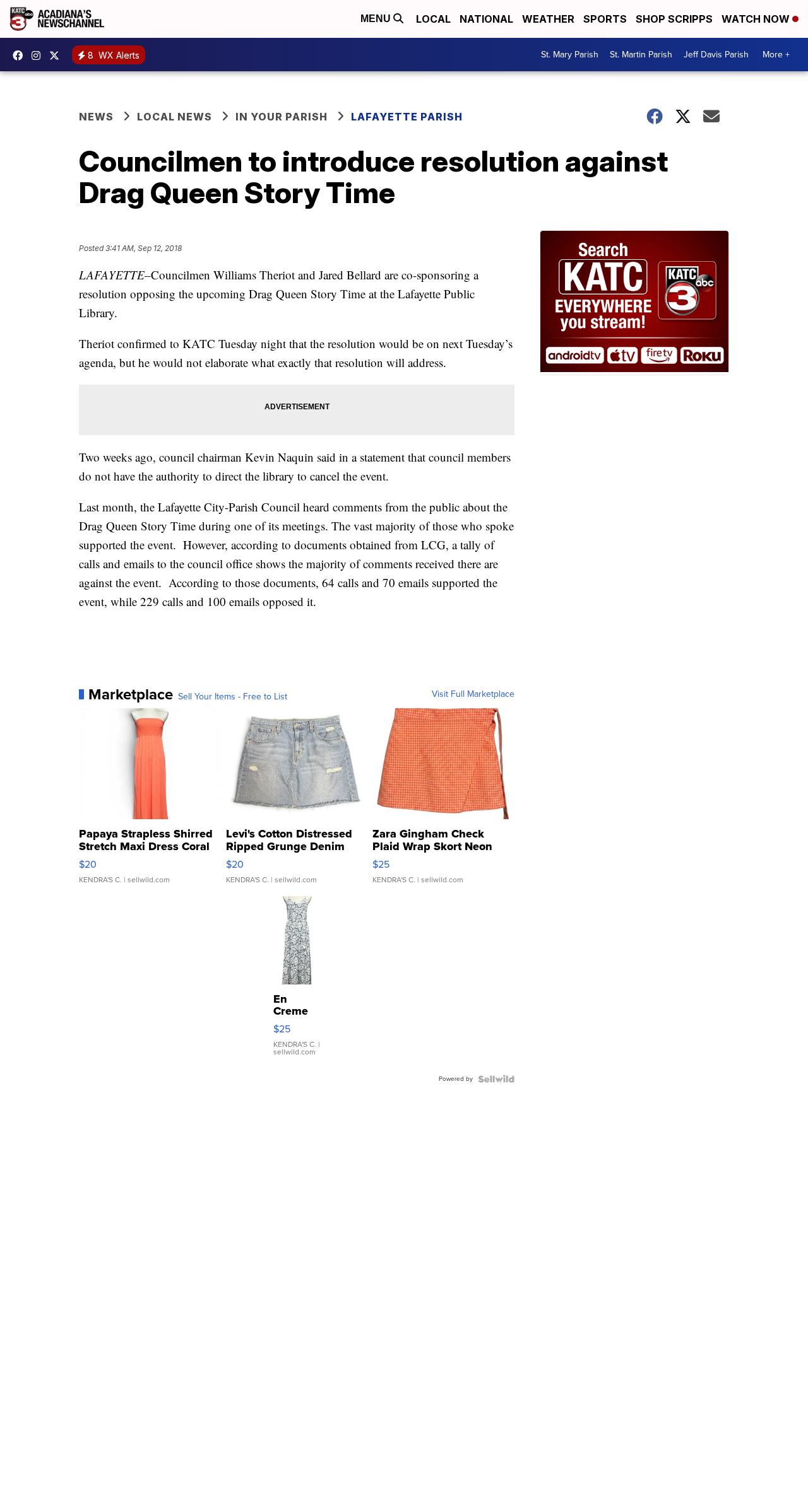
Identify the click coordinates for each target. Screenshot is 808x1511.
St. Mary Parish (569, 54)
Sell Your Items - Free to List (232, 696)
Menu (376, 18)
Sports (605, 19)
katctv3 (21, 55)
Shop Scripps (674, 19)
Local (433, 19)
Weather (548, 19)
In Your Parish (281, 116)
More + (776, 54)
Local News (174, 116)
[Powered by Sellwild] (496, 1079)
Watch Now (757, 19)
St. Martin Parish (641, 54)
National (486, 19)
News (96, 116)
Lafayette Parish (407, 116)
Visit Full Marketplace (473, 694)
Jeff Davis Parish (716, 54)
